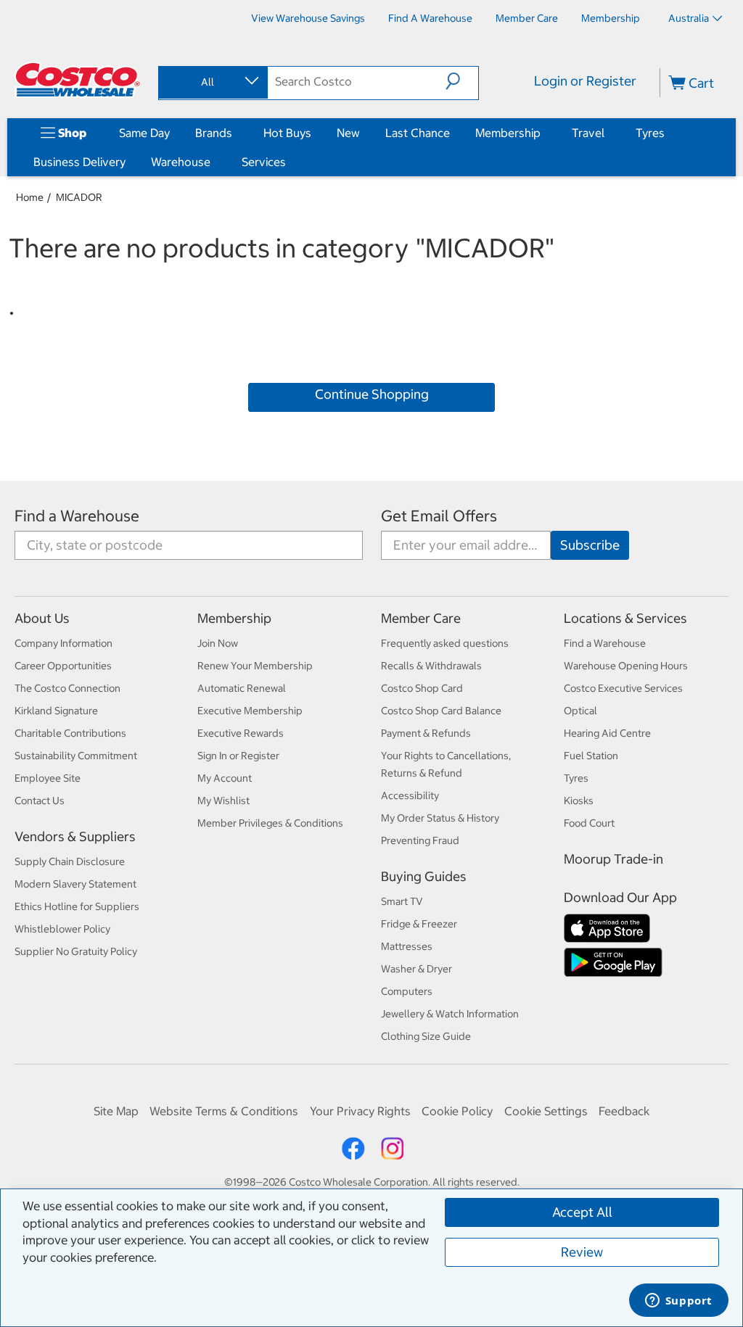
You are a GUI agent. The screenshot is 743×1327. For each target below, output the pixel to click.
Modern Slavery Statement (75, 883)
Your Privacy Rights (360, 1111)
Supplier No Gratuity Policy (76, 951)
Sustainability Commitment (76, 755)
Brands (213, 132)
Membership (508, 132)
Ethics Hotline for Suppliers (77, 906)
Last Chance (417, 132)
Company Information (63, 643)
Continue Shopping (372, 394)
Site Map (116, 1111)
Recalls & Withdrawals (431, 665)
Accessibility (410, 795)
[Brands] (235, 132)
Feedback (624, 1111)
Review (582, 1252)
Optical (580, 710)
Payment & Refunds (426, 733)
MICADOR (79, 197)
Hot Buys (287, 132)
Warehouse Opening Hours (626, 665)
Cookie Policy (457, 1111)
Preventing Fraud (420, 840)
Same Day (144, 132)
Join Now (217, 643)
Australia (688, 18)
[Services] (289, 161)
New (348, 132)
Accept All (582, 1212)
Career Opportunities (63, 665)
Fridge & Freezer (419, 923)
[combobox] (212, 82)
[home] (78, 80)
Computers (406, 991)
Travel (588, 132)
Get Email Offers (439, 516)
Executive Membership (250, 710)
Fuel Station (591, 755)
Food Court (589, 823)
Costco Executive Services (623, 688)
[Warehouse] (213, 161)
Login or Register (585, 81)
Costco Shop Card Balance (441, 710)
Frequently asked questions (445, 643)
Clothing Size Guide (426, 1036)
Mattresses (406, 946)
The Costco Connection (67, 688)
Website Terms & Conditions (223, 1111)
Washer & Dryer (416, 968)
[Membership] (543, 132)
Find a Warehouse (77, 516)
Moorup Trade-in (613, 859)
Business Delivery (79, 161)
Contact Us (40, 800)
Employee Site (48, 778)
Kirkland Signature (56, 710)
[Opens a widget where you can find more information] (678, 1301)
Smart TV (402, 901)
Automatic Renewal (241, 688)
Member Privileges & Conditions (270, 823)
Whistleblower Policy (62, 928)
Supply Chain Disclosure (70, 861)
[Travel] (607, 132)
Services (264, 161)
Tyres (650, 132)
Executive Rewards (240, 733)
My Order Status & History (440, 817)
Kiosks (579, 800)
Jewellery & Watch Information (450, 1013)
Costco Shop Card (422, 688)
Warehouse (180, 161)
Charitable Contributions (70, 733)
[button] (462, 81)
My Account (224, 778)
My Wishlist (223, 800)
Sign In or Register (238, 755)
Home (30, 197)
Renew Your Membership (255, 665)
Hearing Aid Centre (607, 733)
